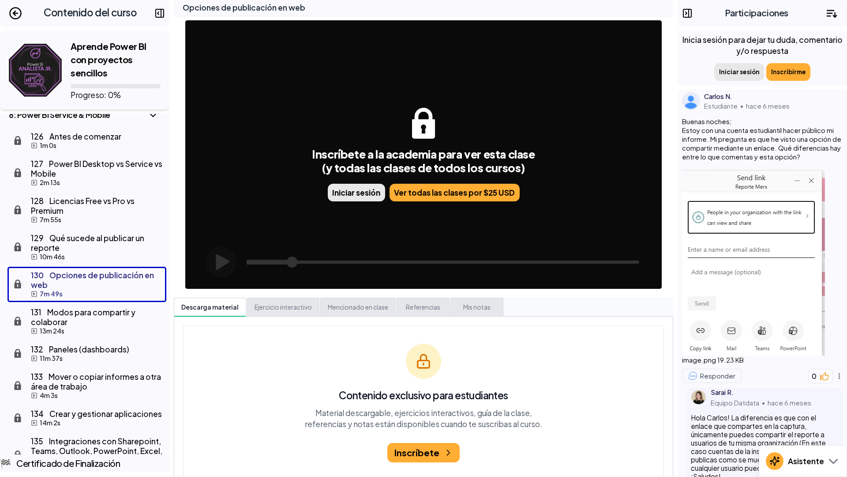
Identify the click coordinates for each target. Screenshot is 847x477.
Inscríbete (416, 452)
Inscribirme (788, 72)
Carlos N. (718, 96)
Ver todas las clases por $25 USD (454, 192)
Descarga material (210, 307)
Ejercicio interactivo (283, 307)
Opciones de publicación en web (244, 7)
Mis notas (477, 307)
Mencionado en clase (358, 307)
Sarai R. (722, 392)
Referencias (423, 307)
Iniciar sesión (356, 192)
